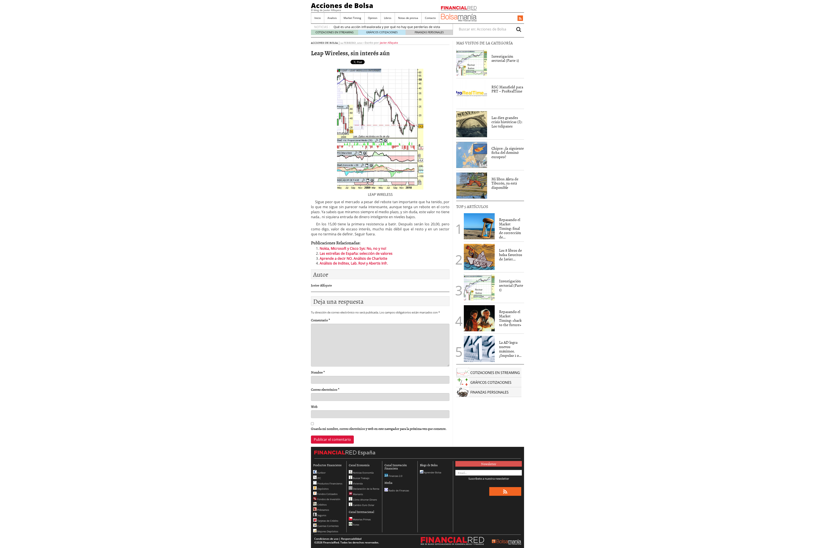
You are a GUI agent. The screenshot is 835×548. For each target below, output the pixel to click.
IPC (319, 478)
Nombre (318, 372)
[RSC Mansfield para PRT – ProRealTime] (471, 93)
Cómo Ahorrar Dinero (364, 499)
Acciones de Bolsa (342, 5)
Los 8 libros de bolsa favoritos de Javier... (510, 254)
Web (314, 406)
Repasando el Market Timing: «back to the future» (510, 318)
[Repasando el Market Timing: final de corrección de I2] (479, 226)
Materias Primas (361, 519)
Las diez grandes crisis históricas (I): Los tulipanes (506, 122)
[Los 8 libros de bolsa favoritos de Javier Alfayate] (479, 257)
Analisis (332, 18)
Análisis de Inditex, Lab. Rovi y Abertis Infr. (354, 263)
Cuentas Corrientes (328, 526)
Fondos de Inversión (328, 499)
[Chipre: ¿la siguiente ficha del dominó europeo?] (471, 155)
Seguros (321, 515)
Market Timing (352, 18)
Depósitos (323, 488)
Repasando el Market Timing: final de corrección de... (510, 228)
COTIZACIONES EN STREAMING (335, 32)
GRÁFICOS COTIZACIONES (382, 32)
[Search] (518, 29)
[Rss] (520, 18)
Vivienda (357, 483)
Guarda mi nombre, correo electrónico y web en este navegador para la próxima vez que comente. (378, 428)
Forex (355, 524)
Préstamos (323, 509)
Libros (387, 18)
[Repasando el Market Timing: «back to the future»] (479, 318)
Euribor (321, 472)
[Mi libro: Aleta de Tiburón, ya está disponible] (471, 186)
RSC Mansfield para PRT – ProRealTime (507, 89)
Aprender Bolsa (432, 472)
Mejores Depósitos (327, 531)
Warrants (357, 494)
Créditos (322, 504)
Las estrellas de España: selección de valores (356, 253)
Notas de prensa (408, 18)
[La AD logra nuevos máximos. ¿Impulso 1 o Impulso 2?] (479, 349)
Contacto (430, 18)
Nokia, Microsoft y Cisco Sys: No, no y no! (353, 248)
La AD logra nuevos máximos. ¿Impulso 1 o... (510, 348)
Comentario (320, 320)
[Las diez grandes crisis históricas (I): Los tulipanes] (471, 124)
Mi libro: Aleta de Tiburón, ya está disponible (504, 183)
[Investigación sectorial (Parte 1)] (471, 62)
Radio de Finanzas (398, 490)
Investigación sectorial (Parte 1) (505, 58)
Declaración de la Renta (365, 488)
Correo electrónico (325, 389)
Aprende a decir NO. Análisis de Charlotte (353, 258)
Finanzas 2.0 (395, 476)
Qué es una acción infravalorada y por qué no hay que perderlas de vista (387, 27)
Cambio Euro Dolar (363, 505)
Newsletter (488, 463)
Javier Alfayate (389, 43)
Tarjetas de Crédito (327, 520)
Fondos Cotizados (327, 494)
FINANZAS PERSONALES (429, 32)
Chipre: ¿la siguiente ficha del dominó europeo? (507, 152)
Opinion (372, 18)
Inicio (317, 18)
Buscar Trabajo (360, 478)
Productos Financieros (329, 483)
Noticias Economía (363, 472)
